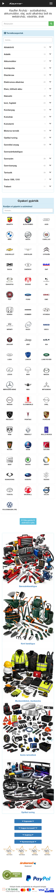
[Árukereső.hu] (28, 862)
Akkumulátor (25, 61)
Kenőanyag (25, 109)
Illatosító (25, 95)
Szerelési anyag (25, 144)
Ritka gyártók (28, 521)
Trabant (25, 186)
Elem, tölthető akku (25, 88)
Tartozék (25, 172)
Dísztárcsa (25, 75)
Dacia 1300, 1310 (25, 179)
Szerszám (25, 158)
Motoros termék (25, 130)
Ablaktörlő (25, 47)
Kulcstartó (25, 123)
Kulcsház (25, 116)
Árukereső (28, 866)
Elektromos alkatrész (25, 82)
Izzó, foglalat (25, 102)
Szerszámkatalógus (13, 151)
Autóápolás (25, 68)
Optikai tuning (25, 137)
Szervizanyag (25, 165)
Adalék (25, 54)
